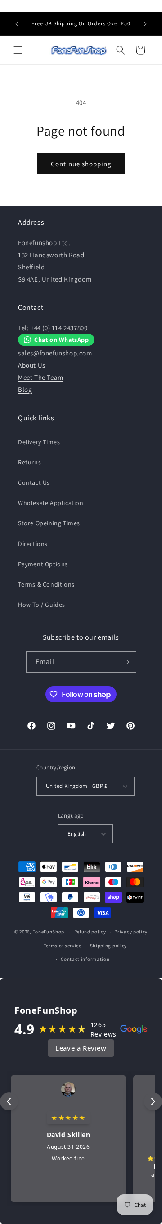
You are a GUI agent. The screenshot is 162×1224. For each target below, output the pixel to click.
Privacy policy (131, 931)
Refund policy (90, 931)
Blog (25, 389)
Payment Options (43, 564)
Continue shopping (81, 163)
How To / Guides (41, 605)
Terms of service (62, 945)
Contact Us (34, 482)
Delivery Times (39, 442)
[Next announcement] (145, 24)
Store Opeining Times (49, 523)
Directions (33, 544)
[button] (18, 50)
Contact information (85, 959)
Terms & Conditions (46, 584)
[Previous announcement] (17, 24)
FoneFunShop (48, 931)
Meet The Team (40, 377)
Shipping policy (108, 945)
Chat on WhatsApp (61, 339)
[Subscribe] (126, 662)
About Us (31, 365)
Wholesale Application (51, 503)
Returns (29, 462)
